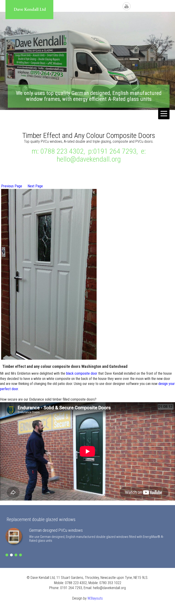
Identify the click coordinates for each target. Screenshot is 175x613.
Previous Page (11, 186)
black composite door (81, 373)
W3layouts (95, 598)
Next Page (35, 186)
